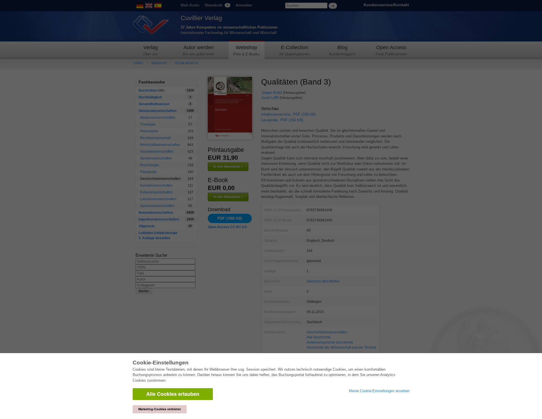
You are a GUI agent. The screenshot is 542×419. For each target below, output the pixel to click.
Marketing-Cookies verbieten (159, 409)
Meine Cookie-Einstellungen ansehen (379, 391)
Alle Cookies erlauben (172, 394)
